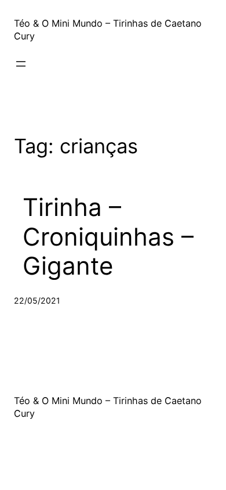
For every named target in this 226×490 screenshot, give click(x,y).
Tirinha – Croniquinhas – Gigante (108, 236)
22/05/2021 (37, 300)
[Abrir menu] (21, 64)
